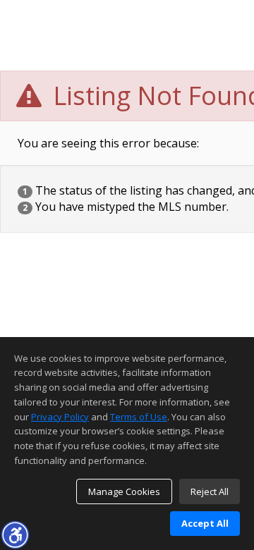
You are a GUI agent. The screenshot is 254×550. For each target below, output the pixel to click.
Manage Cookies (124, 491)
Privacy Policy (60, 416)
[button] (15, 534)
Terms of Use (138, 416)
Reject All (209, 491)
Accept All (205, 523)
